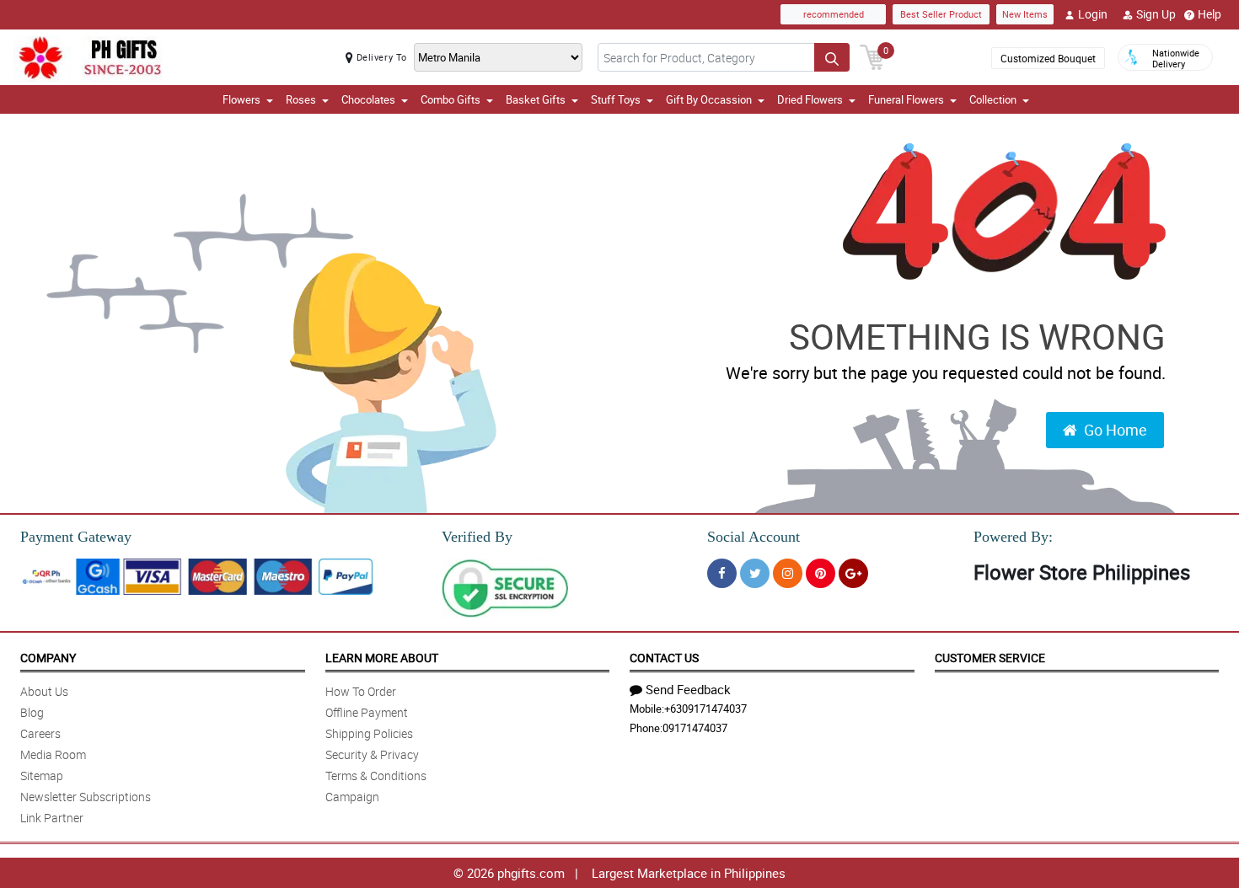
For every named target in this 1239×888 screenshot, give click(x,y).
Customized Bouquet (1048, 58)
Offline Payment (366, 712)
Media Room (53, 754)
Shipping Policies (369, 733)
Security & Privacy (372, 754)
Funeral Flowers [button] (906, 99)
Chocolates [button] (368, 99)
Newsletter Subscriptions (85, 797)
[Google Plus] (853, 573)
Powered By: (1013, 536)
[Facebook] (722, 573)
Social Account (753, 536)
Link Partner (51, 818)
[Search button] (832, 57)
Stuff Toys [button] (616, 99)
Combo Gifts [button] (450, 99)
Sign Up (1156, 14)
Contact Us (664, 658)
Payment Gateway (75, 536)
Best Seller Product (941, 14)
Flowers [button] (241, 99)
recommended (833, 14)
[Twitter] (755, 573)
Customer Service (990, 658)
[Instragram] (787, 573)
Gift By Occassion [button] (709, 99)
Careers (40, 733)
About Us (44, 691)
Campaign (352, 797)
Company (48, 658)
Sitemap (41, 776)
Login (1093, 14)
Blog (32, 712)
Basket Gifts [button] (536, 99)
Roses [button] (301, 99)
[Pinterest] (820, 573)
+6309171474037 (705, 708)
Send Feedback (688, 689)
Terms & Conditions (375, 776)
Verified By (477, 536)
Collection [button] (992, 99)
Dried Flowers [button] (810, 99)
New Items (1025, 14)
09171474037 (694, 728)
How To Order (360, 691)
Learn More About (381, 658)
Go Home (1115, 430)
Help (1209, 14)
